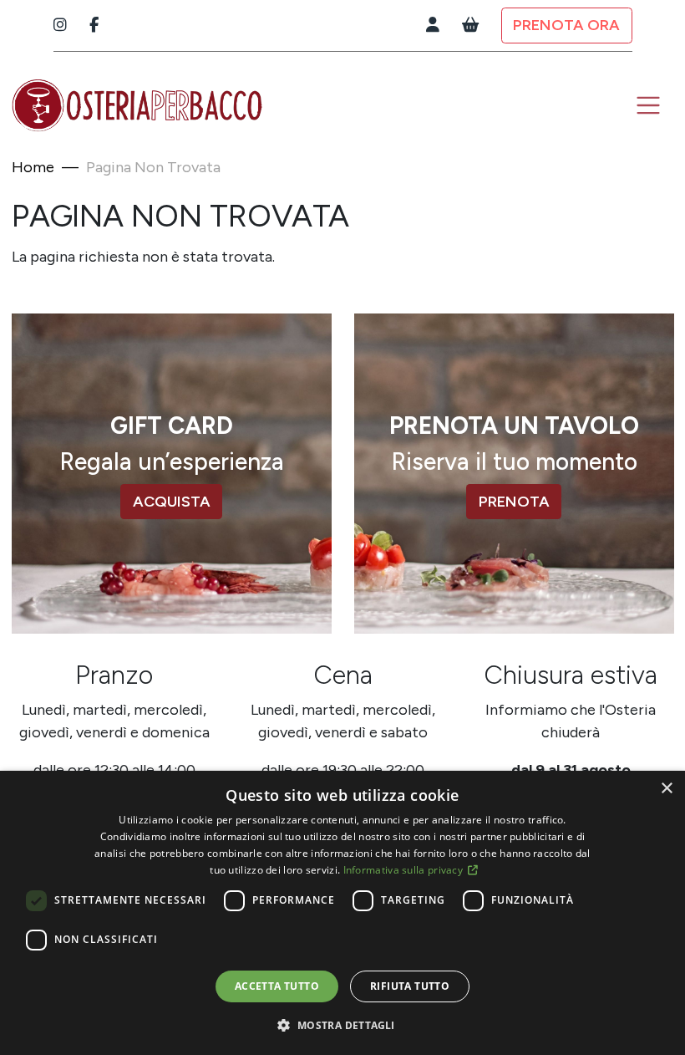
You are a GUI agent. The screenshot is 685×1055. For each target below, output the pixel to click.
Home (33, 167)
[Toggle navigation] (648, 106)
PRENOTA (514, 501)
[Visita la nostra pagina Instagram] (60, 25)
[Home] (137, 105)
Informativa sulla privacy (404, 870)
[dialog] (342, 913)
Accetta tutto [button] (277, 986)
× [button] (666, 788)
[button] (342, 1025)
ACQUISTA (172, 501)
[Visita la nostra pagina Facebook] (94, 25)
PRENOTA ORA (566, 25)
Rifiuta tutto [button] (409, 986)
